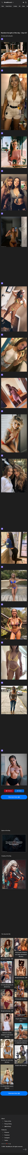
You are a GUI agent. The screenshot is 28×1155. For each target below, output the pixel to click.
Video (2, 6)
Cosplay (15, 6)
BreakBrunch (9, 1146)
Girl (19, 6)
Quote (23, 6)
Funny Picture (9, 6)
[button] (23, 2)
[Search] (26, 2)
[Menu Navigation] (2, 2)
